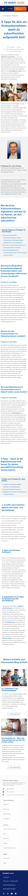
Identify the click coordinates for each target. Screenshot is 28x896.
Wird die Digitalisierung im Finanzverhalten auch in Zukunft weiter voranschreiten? (14, 252)
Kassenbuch (7, 818)
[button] (3, 8)
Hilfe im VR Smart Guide (10, 829)
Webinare (6, 838)
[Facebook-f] (3, 893)
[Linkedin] (15, 893)
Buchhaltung (16, 413)
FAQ (5, 833)
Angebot (6, 804)
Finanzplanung (10, 622)
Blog (5, 863)
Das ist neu (6, 858)
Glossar (6, 843)
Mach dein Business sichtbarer (12, 489)
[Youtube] (11, 893)
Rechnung (6, 809)
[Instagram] (7, 893)
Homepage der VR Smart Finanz (12, 194)
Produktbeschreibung (9, 848)
